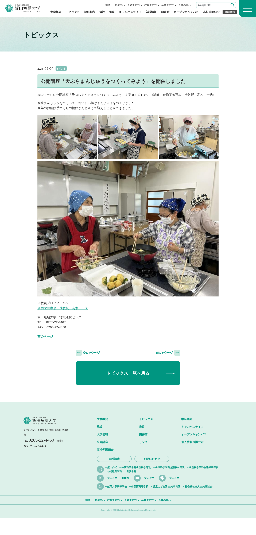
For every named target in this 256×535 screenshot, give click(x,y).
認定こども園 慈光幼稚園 (166, 486)
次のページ (91, 353)
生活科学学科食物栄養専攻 (203, 467)
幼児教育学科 (114, 471)
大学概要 (55, 11)
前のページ (45, 336)
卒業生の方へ (168, 5)
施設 (102, 11)
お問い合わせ (151, 458)
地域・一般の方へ (115, 5)
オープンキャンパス (186, 11)
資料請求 (230, 11)
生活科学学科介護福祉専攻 (170, 467)
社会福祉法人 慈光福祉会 (198, 486)
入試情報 (151, 11)
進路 (112, 11)
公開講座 (102, 442)
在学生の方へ (151, 5)
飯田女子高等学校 (117, 486)
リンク (143, 442)
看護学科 (131, 471)
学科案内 (89, 11)
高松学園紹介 (211, 11)
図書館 (165, 11)
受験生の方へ (134, 5)
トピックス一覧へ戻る (128, 373)
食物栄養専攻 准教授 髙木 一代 (62, 308)
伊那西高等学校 (139, 486)
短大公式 (112, 467)
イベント (61, 68)
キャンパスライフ (130, 11)
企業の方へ (185, 5)
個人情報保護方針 (192, 442)
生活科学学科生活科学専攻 (136, 467)
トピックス (73, 11)
